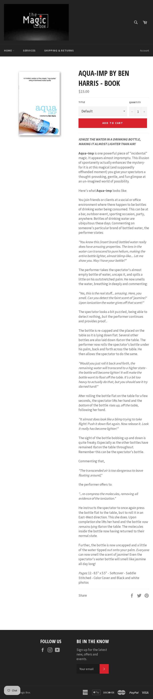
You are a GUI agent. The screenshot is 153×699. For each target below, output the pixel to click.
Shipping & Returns (59, 50)
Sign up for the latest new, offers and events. (91, 654)
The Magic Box (22, 692)
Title (81, 102)
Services (29, 50)
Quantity (135, 102)
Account (144, 50)
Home (8, 50)
